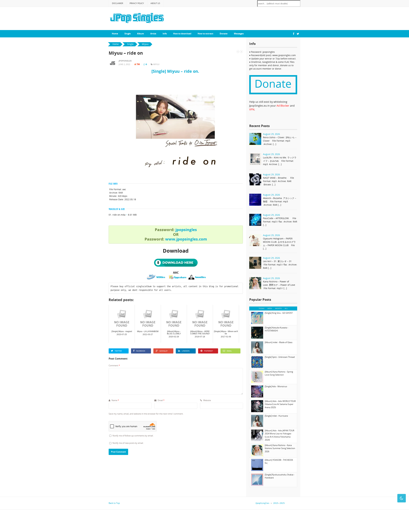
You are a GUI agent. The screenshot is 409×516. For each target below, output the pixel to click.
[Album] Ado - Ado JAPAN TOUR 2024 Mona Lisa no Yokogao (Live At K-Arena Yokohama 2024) (279, 435)
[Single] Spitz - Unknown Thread (280, 357)
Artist (153, 33)
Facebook (140, 351)
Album (140, 33)
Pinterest (208, 351)
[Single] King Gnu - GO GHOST (279, 312)
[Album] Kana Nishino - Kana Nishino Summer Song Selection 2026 (280, 448)
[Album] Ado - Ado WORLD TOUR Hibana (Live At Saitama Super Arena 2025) (280, 404)
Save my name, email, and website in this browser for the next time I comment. (146, 413)
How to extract (205, 33)
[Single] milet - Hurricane (276, 415)
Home (115, 33)
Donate (224, 33)
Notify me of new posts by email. (127, 443)
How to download (182, 33)
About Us (155, 3)
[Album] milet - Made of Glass (278, 342)
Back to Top (114, 503)
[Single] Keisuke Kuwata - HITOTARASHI (276, 329)
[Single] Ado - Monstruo (276, 386)
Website (207, 400)
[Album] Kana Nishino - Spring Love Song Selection (279, 373)
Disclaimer (117, 3)
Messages (239, 33)
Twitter (118, 351)
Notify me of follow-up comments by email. (132, 435)
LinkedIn (185, 351)
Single (127, 33)
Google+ (163, 351)
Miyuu (156, 64)
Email (229, 351)
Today (261, 308)
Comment (114, 365)
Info (165, 33)
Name (115, 400)
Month (278, 308)
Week (269, 308)
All (286, 308)
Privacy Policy (137, 3)
